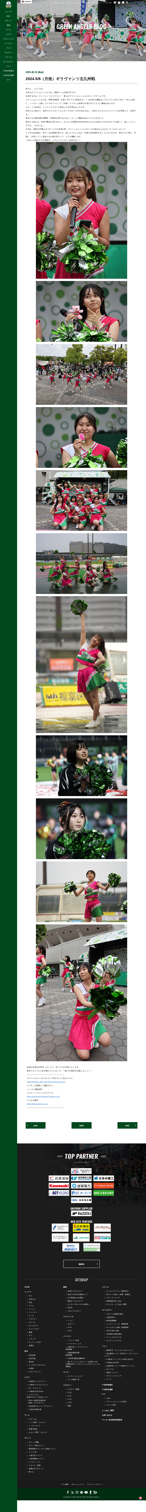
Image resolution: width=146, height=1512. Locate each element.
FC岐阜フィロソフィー (37, 1381)
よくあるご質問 (108, 1410)
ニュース (8, 11)
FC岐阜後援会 (8, 71)
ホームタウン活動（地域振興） (118, 1327)
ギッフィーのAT (35, 1342)
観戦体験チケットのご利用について (42, 1449)
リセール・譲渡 (34, 1465)
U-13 (69, 1402)
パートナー (8, 43)
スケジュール (8, 39)
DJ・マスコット (35, 1388)
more (81, 1264)
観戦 (8, 25)
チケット (8, 21)
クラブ (8, 34)
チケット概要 (34, 1442)
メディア (32, 1339)
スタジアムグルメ (74, 1311)
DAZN (70, 1308)
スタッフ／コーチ (113, 1298)
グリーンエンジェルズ (74, 3)
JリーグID (32, 1452)
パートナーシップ (74, 1344)
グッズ (8, 48)
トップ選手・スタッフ (37, 1422)
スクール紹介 (111, 1405)
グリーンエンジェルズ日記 (116, 1401)
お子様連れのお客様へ (76, 1298)
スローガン (33, 1419)
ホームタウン (8, 62)
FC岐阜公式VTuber (36, 1391)
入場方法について (35, 1455)
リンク (108, 1379)
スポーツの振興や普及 (114, 1314)
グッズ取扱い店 (73, 1379)
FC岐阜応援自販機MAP (76, 1358)
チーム (8, 30)
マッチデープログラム (37, 1365)
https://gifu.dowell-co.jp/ (37, 1104)
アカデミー (8, 52)
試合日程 (32, 1358)
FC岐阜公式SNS (112, 1362)
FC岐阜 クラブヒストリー (38, 1385)
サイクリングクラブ (113, 1340)
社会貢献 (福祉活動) (114, 1334)
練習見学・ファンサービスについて (119, 1350)
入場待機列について (36, 1459)
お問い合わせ (107, 1415)
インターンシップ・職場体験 (117, 1324)
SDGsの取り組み (112, 1331)
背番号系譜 (33, 1429)
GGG (108, 1398)
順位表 (31, 1362)
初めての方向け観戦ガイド (78, 1294)
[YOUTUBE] (86, 1492)
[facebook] (68, 1492)
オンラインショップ (75, 1376)
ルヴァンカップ (34, 1372)
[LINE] (81, 1492)
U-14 (69, 1399)
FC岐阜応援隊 (8, 75)
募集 (30, 1332)
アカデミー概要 (73, 1389)
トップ (70, 1321)
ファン (8, 66)
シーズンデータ (34, 1426)
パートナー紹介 (73, 1340)
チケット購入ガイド (36, 1445)
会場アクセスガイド (75, 1291)
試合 (8, 16)
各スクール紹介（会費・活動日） (118, 1294)
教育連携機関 (111, 1321)
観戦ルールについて (75, 1301)
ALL (30, 1296)
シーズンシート (34, 1462)
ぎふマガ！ (110, 1369)
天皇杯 (31, 1368)
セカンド (71, 1324)
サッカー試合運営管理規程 (112, 1420)
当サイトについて (77, 1484)
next (127, 1125)
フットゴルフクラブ (113, 1337)
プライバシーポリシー (94, 1484)
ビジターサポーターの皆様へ (78, 1304)
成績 (69, 1406)
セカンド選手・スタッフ (38, 1432)
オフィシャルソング (113, 1376)
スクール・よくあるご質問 (116, 1304)
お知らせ (32, 1299)
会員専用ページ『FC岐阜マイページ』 (120, 1366)
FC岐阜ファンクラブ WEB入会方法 (119, 1359)
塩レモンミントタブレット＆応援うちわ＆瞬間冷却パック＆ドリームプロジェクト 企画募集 (83, 1364)
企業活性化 (110, 1317)
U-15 (69, 1331)
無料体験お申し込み (113, 1301)
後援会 (31, 1345)
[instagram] (77, 1492)
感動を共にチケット (36, 1468)
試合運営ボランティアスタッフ (40, 1406)
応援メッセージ (112, 1372)
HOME (56, 3)
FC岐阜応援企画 (35, 1409)
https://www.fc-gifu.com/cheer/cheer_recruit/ (46, 1082)
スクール (8, 57)
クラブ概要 (64, 1484)
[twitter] (72, 1492)
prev (36, 1125)
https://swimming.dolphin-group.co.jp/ (43, 1096)
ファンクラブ (34, 1329)
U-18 (69, 1327)
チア (8, 80)
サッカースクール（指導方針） (118, 1291)
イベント (32, 1309)
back (82, 1125)
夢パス (31, 1472)
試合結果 (32, 1355)
